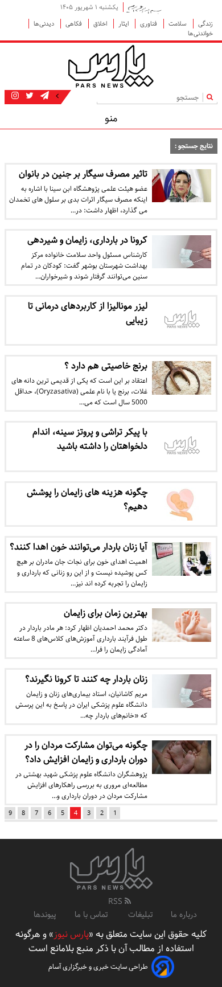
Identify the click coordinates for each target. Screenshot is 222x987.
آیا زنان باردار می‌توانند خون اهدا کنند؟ (78, 547)
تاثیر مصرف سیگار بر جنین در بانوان (83, 174)
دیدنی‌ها (45, 23)
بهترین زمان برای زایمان (105, 613)
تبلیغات (140, 914)
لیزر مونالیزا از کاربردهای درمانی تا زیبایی (87, 313)
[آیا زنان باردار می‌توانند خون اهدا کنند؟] (181, 558)
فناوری (149, 23)
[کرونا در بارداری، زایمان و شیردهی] (181, 251)
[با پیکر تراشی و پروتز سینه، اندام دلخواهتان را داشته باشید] (181, 446)
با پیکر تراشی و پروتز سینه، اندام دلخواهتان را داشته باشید (89, 439)
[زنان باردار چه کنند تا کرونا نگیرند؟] (181, 690)
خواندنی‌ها (200, 33)
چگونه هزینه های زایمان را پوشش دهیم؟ (87, 499)
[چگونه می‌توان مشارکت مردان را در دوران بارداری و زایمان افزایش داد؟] (181, 756)
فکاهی (74, 23)
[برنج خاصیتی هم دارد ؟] (181, 377)
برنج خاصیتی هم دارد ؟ (105, 366)
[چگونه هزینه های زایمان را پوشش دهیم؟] (181, 504)
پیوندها (45, 914)
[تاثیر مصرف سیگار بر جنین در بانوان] (181, 185)
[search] (212, 97)
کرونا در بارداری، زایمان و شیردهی (87, 240)
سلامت (178, 23)
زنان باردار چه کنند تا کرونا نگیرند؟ (86, 679)
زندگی (205, 23)
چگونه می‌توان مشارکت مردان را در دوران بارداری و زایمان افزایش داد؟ (85, 752)
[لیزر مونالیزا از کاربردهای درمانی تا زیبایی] (181, 320)
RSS (116, 901)
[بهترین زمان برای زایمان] (181, 624)
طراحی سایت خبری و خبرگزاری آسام (98, 966)
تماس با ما (92, 914)
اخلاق (101, 23)
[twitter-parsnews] (28, 96)
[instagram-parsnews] (15, 96)
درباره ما (184, 914)
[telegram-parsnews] (43, 96)
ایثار (124, 23)
